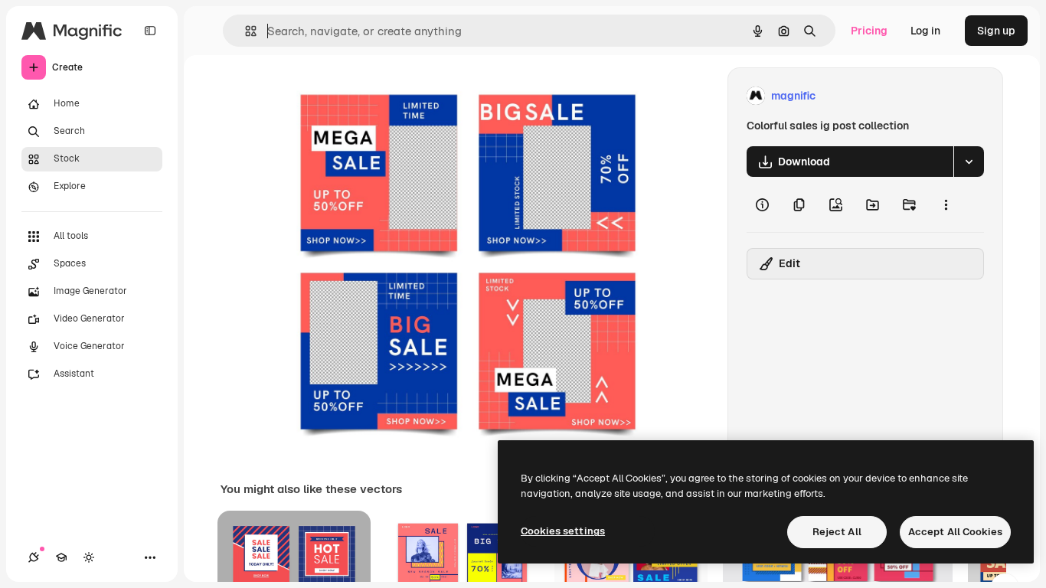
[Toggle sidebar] (150, 30)
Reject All (836, 531)
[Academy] (61, 557)
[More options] (945, 204)
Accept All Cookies (955, 531)
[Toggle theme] (89, 557)
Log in (925, 31)
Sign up (996, 31)
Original (371, 96)
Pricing (869, 31)
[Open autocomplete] (245, 31)
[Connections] (33, 557)
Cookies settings (563, 530)
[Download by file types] (968, 161)
